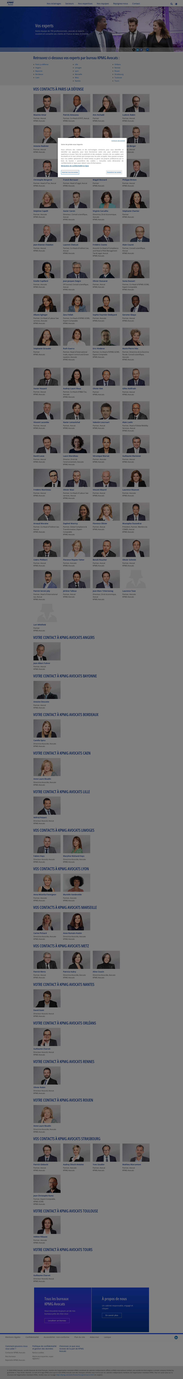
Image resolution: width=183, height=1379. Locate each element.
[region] (92, 157)
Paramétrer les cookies (114, 172)
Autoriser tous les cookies (70, 172)
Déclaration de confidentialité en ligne (75, 166)
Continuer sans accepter (118, 140)
